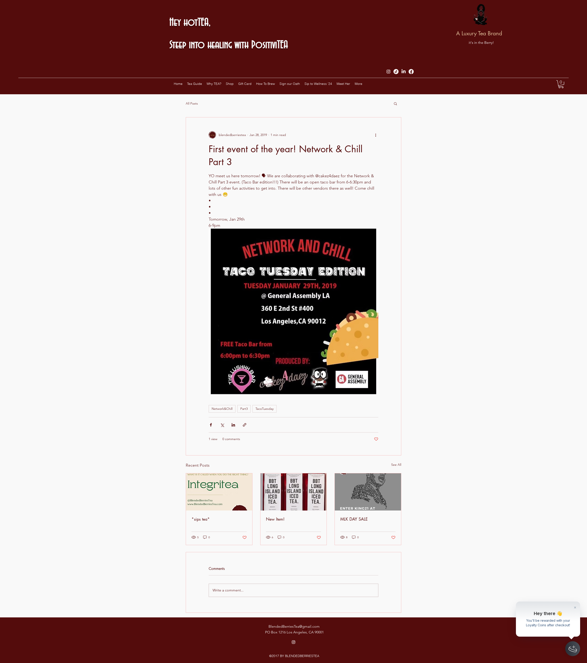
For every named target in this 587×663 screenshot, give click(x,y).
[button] (561, 84)
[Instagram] (388, 71)
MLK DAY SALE (354, 519)
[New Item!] (293, 491)
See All (396, 465)
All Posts (192, 103)
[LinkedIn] (403, 71)
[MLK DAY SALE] (368, 491)
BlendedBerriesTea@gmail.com (294, 626)
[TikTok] (396, 71)
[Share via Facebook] (211, 425)
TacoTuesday (264, 409)
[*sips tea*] (219, 491)
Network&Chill (222, 409)
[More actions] (375, 135)
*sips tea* (200, 519)
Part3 (244, 409)
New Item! (275, 519)
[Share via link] (244, 425)
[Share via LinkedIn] (233, 425)
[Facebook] (411, 71)
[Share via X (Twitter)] (222, 425)
